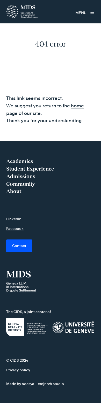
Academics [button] (19, 161)
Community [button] (20, 184)
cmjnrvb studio (51, 383)
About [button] (13, 191)
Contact (19, 245)
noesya (28, 383)
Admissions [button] (20, 176)
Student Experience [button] (30, 169)
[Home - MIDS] (23, 11)
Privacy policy (18, 370)
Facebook (15, 228)
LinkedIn (13, 219)
